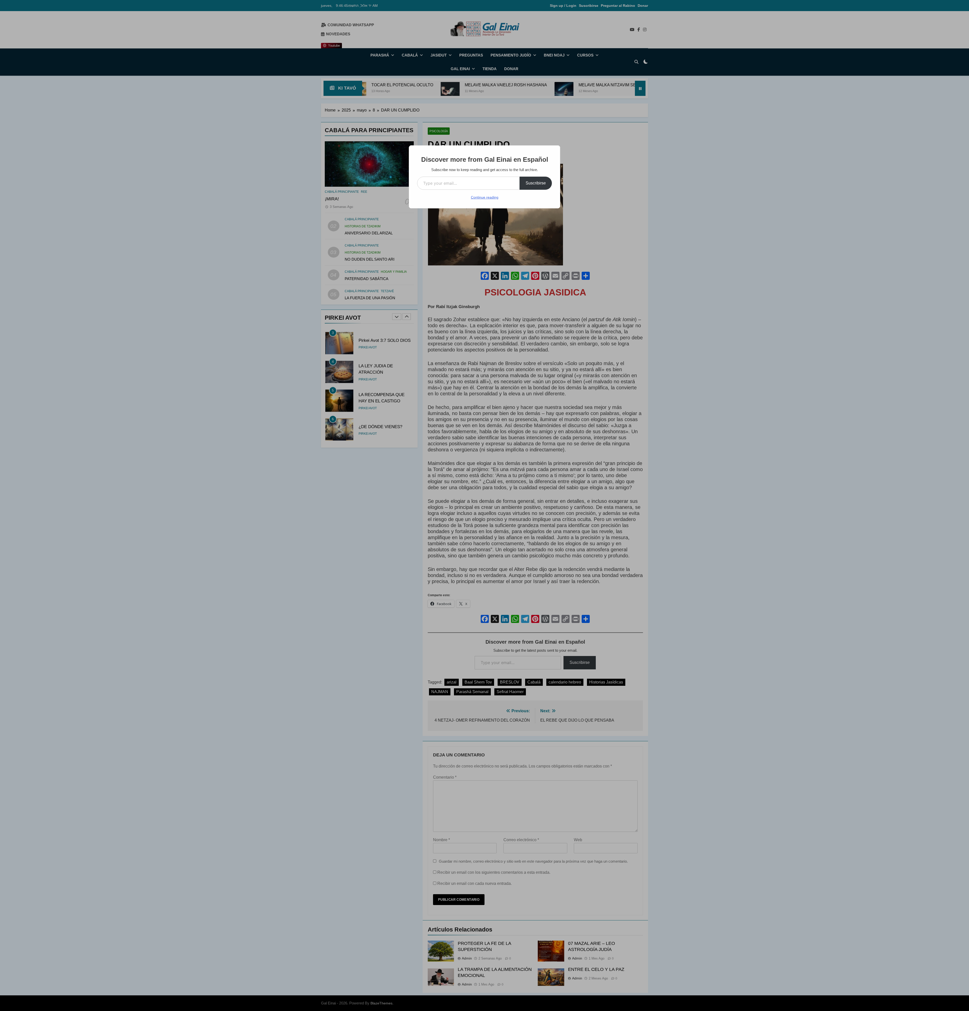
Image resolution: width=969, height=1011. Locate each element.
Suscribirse (536, 183)
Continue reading (484, 197)
